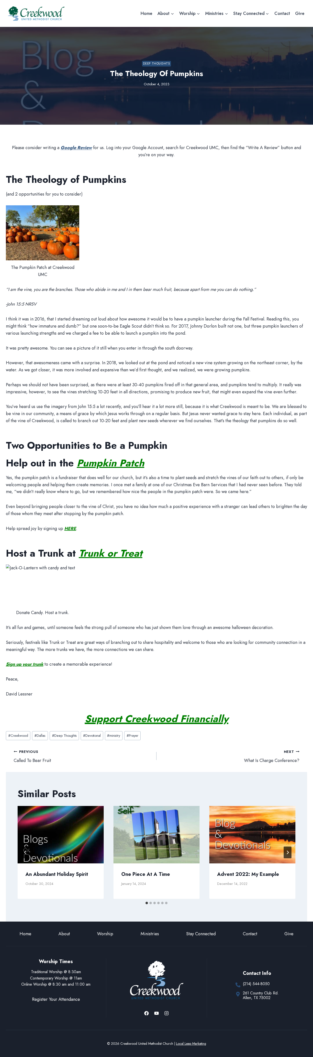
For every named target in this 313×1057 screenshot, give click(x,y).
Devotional (92, 735)
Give (299, 13)
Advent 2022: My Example (248, 874)
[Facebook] (146, 1013)
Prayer (132, 735)
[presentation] (61, 834)
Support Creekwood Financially (156, 719)
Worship (105, 934)
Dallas (39, 735)
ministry (113, 735)
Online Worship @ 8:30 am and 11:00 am (55, 984)
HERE (70, 528)
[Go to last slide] (25, 852)
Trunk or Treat (110, 553)
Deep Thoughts (156, 63)
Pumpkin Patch (110, 463)
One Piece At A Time (145, 874)
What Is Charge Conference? (271, 756)
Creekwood (18, 735)
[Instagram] (166, 1013)
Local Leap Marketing (191, 1043)
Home (146, 13)
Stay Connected (201, 934)
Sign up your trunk (24, 664)
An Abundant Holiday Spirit (56, 874)
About (64, 934)
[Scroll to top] (300, 1037)
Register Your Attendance (56, 999)
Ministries (150, 934)
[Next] (287, 852)
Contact (282, 13)
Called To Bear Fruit (32, 756)
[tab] (146, 903)
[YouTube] (156, 1013)
